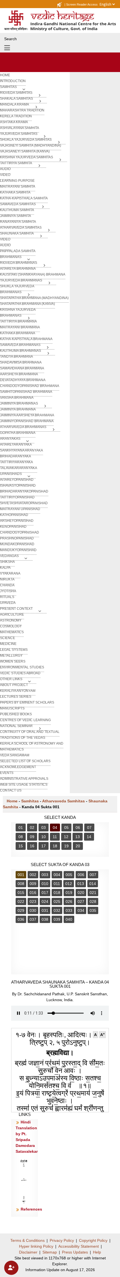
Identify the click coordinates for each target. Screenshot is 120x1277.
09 (32, 836)
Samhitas (30, 801)
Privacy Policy (62, 1240)
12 (66, 836)
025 (57, 901)
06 (78, 827)
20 (78, 846)
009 (33, 883)
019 (69, 892)
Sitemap (49, 1252)
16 (32, 846)
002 (33, 874)
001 (21, 874)
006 (81, 874)
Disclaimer (28, 1252)
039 (57, 919)
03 (43, 827)
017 (45, 892)
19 (66, 846)
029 (21, 910)
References (31, 1209)
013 (80, 883)
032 (57, 910)
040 (69, 919)
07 (89, 827)
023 (33, 901)
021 (93, 892)
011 (57, 883)
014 (92, 883)
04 (55, 827)
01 (20, 827)
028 (93, 901)
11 (55, 836)
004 (57, 874)
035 (93, 910)
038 (45, 919)
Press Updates (75, 1252)
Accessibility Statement (78, 1246)
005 (69, 874)
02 (32, 827)
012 (68, 883)
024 (45, 901)
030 (33, 910)
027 (81, 901)
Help (97, 1252)
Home (12, 801)
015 (21, 892)
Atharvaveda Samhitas (63, 801)
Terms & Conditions (27, 1240)
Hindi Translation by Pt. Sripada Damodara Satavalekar (27, 1137)
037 (33, 919)
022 (21, 901)
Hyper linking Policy (36, 1246)
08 (20, 836)
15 (20, 846)
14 (89, 836)
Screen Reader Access (82, 4)
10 (43, 836)
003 (45, 874)
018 (57, 892)
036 (21, 919)
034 (81, 910)
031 (45, 910)
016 (33, 892)
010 (45, 883)
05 (66, 827)
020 (81, 892)
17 (43, 846)
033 (69, 910)
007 (93, 874)
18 (55, 846)
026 (69, 901)
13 (77, 836)
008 (21, 883)
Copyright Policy (93, 1240)
